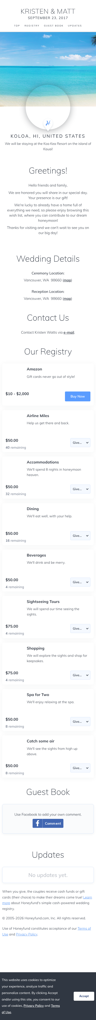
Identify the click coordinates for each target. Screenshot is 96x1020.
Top (17, 25)
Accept (84, 996)
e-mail (68, 332)
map (67, 280)
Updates (75, 25)
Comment (53, 823)
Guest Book (54, 25)
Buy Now (78, 396)
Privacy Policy (26, 934)
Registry (32, 25)
